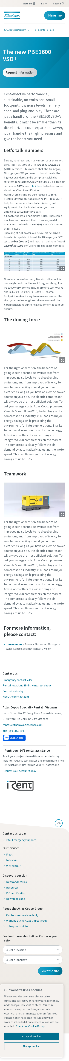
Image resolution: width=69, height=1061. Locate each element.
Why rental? (13, 865)
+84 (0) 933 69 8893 (14, 731)
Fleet (9, 854)
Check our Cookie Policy (30, 1026)
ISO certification (16, 893)
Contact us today (13, 691)
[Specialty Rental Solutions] (30, 30)
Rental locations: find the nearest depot (27, 685)
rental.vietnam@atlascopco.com (22, 725)
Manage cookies (31, 1046)
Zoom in (62, 268)
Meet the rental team (16, 696)
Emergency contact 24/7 (17, 680)
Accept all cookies (31, 1036)
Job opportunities (17, 926)
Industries (12, 860)
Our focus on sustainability (22, 915)
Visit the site (50, 971)
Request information (20, 72)
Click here (36, 186)
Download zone (15, 898)
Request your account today (19, 771)
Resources (12, 887)
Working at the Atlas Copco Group (26, 920)
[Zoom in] (34, 261)
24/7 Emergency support (21, 840)
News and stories (16, 882)
